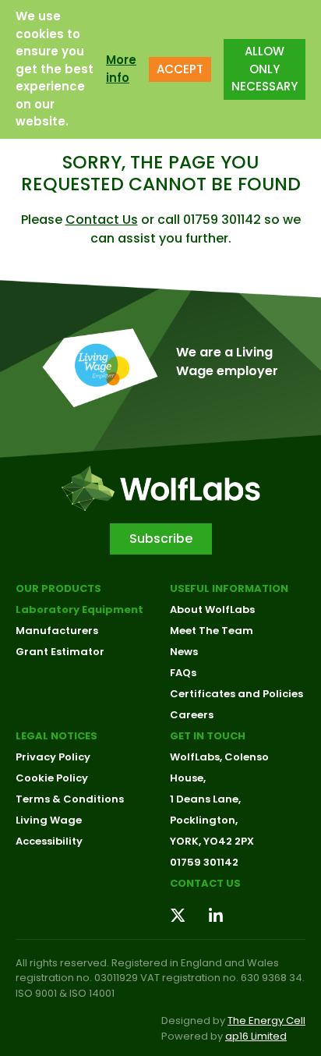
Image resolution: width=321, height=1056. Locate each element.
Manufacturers (57, 630)
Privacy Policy (53, 756)
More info (121, 68)
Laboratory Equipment (79, 609)
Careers (191, 714)
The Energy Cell (266, 1020)
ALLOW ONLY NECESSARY (264, 68)
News (184, 651)
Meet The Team (211, 630)
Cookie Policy (52, 778)
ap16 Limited (256, 1036)
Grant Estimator (60, 651)
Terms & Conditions (70, 799)
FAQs (183, 672)
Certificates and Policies (236, 693)
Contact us (205, 883)
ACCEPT (180, 69)
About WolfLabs (212, 609)
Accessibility (49, 841)
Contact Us (101, 220)
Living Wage (49, 820)
